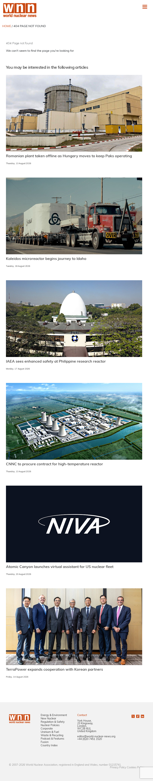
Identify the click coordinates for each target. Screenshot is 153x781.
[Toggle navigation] (145, 6)
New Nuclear (48, 718)
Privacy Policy (118, 767)
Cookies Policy (135, 767)
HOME (6, 26)
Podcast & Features (52, 738)
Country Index (49, 745)
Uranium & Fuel (50, 732)
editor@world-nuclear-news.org (96, 736)
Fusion (45, 742)
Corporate (47, 728)
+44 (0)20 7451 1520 (89, 739)
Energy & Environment (54, 715)
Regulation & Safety (53, 722)
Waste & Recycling (52, 735)
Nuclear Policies (50, 725)
